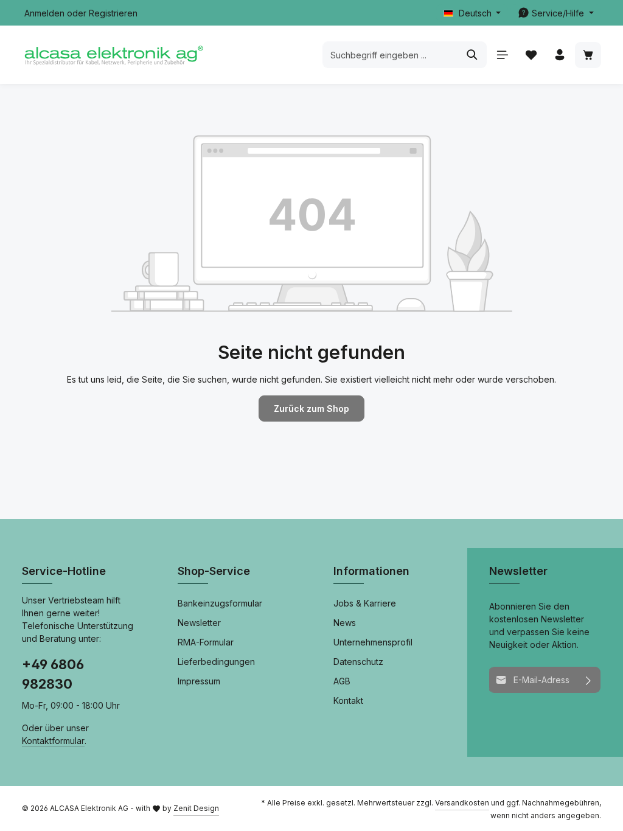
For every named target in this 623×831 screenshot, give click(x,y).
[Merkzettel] (531, 55)
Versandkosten (462, 802)
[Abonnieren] (588, 680)
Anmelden (44, 13)
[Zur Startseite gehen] (113, 55)
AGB (341, 681)
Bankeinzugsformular (220, 603)
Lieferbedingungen (216, 661)
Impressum (199, 681)
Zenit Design (196, 808)
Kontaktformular (53, 740)
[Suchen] (472, 54)
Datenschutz (358, 661)
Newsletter (199, 622)
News (344, 622)
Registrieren (113, 13)
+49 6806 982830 (53, 674)
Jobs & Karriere (364, 603)
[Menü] (502, 55)
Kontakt (348, 700)
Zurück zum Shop (311, 408)
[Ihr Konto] (559, 55)
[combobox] (390, 54)
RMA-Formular (206, 642)
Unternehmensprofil (372, 642)
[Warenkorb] (588, 55)
